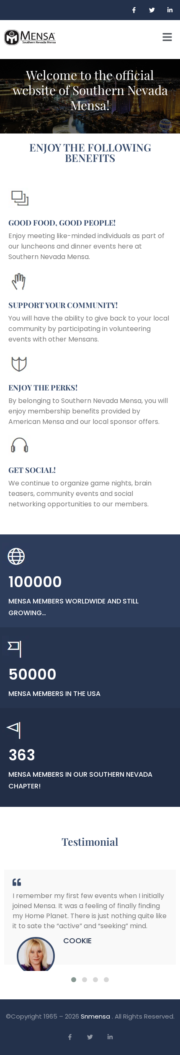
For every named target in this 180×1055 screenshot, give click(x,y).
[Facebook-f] (134, 10)
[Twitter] (152, 10)
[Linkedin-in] (170, 10)
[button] (167, 37)
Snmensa (96, 1016)
